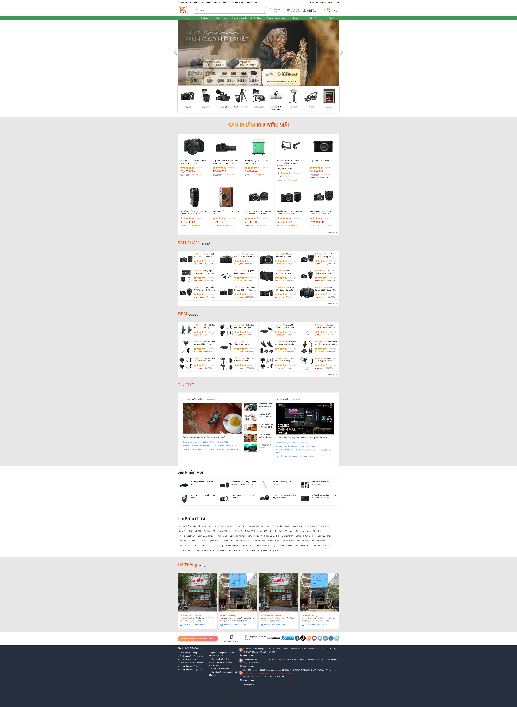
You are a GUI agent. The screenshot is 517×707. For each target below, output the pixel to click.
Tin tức (330, 2)
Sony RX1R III (323, 526)
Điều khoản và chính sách (188, 648)
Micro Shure (273, 540)
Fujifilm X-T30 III (236, 550)
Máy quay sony (232, 545)
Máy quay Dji (217, 545)
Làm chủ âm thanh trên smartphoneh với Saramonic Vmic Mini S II (209, 445)
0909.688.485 (248, 656)
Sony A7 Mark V (255, 536)
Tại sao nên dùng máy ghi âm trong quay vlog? (204, 437)
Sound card (204, 545)
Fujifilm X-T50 (214, 540)
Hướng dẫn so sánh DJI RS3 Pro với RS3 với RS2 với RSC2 (205, 442)
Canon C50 (315, 545)
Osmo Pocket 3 (263, 545)
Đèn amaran (287, 536)
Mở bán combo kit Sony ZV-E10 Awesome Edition (295, 446)
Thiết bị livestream (187, 536)
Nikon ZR (327, 545)
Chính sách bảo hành (188, 659)
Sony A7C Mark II (225, 531)
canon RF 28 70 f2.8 (187, 545)
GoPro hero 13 (248, 545)
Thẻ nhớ (317, 531)
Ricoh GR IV (293, 545)
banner (181, 21)
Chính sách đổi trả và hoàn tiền (192, 663)
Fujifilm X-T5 (209, 531)
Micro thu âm (185, 526)
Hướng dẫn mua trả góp (189, 666)
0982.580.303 (248, 666)
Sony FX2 (183, 531)
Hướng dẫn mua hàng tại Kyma (192, 670)
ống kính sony (303, 540)
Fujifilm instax (288, 540)
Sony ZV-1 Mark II (325, 536)
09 (244, 680)
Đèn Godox (183, 540)
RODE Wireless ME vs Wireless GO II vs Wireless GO (266, 427)
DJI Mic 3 (304, 545)
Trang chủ (314, 2)
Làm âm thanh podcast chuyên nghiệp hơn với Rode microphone (266, 438)
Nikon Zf (239, 531)
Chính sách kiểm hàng (220, 659)
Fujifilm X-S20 (195, 531)
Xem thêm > (210, 399)
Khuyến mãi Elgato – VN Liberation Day (291, 442)
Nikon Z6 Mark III (271, 536)
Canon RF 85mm (285, 531)
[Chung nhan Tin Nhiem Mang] (255, 638)
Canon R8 (206, 526)
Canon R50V (240, 526)
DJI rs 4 (273, 531)
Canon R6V (250, 550)
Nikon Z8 (270, 526)
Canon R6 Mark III (218, 550)
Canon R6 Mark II (255, 526)
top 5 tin (248, 399)
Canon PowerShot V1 (223, 526)
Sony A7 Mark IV (198, 540)
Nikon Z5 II (250, 531)
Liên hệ (336, 2)
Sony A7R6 (262, 550)
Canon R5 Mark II (237, 536)
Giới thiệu (322, 2)
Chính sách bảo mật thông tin (191, 656)
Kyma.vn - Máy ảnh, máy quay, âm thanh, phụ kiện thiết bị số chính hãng (183, 10)
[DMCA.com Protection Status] (273, 638)
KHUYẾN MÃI (282, 399)
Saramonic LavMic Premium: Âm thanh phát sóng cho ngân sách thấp (211, 449)
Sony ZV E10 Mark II (207, 536)
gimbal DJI (222, 536)
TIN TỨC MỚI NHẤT (192, 399)
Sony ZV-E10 (296, 526)
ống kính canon (319, 540)
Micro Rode (260, 540)
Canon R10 (227, 540)
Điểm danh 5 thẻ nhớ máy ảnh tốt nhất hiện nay (265, 406)
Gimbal (196, 526)
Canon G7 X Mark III (244, 540)
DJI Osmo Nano (185, 550)
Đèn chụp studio (303, 531)
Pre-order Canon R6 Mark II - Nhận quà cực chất (295, 456)
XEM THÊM (332, 232)
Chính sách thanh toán (220, 669)
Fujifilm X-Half (282, 526)
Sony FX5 (274, 550)
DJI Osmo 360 (279, 545)
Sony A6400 (310, 526)
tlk (263, 10)
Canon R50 (262, 531)
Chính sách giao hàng (188, 653)
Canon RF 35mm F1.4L (305, 536)
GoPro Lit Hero (201, 550)
